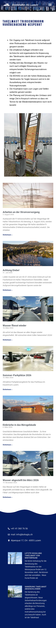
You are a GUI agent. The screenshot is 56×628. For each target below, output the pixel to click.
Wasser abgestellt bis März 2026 (21, 480)
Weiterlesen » (7, 235)
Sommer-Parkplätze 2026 (17, 375)
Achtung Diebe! (11, 270)
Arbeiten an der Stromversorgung (21, 212)
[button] (50, 4)
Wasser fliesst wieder (14, 325)
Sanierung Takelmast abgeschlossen (35, 588)
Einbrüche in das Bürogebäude (19, 424)
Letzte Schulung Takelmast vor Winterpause (33, 555)
